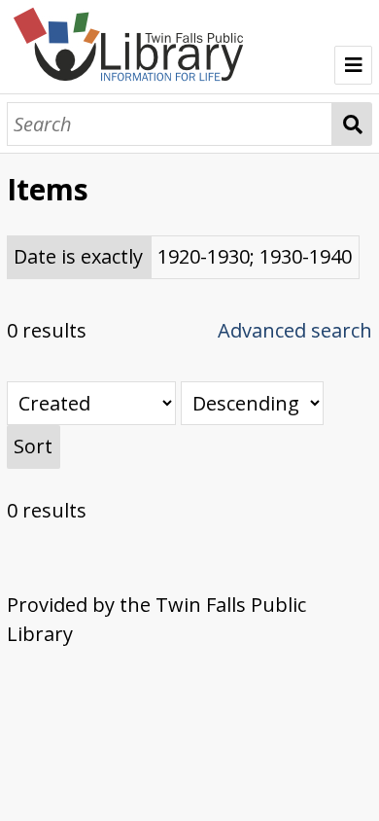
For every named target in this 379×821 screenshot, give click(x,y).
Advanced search (295, 330)
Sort (33, 446)
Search (352, 124)
